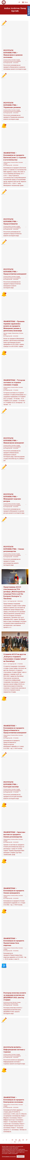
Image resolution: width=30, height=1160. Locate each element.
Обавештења (6, 162)
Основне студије (15, 60)
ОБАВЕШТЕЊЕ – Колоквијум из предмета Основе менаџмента (13, 890)
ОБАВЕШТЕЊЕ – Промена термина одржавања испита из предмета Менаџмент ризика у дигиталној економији (13, 326)
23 (12, 1140)
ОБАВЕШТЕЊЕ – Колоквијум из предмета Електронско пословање (13, 1099)
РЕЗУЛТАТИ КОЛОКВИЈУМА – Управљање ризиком (12, 105)
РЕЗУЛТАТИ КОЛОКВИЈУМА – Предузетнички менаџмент (14, 271)
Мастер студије (7, 333)
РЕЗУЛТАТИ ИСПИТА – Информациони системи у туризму (14, 1049)
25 (19, 1140)
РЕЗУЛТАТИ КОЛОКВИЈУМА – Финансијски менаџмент (13, 440)
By (7, 62)
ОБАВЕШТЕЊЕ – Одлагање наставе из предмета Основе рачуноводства (14, 834)
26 (23, 1140)
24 (16, 1140)
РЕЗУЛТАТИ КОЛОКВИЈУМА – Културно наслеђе (11, 784)
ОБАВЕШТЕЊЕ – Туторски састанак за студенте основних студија (14, 382)
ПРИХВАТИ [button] (21, 1156)
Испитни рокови (7, 1002)
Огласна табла (7, 60)
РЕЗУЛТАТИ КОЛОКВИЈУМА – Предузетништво (10, 221)
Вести (5, 601)
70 (15, 1142)
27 (26, 1140)
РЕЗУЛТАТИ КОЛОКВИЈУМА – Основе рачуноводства (13, 549)
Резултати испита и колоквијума (12, 61)
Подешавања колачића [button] (9, 1156)
